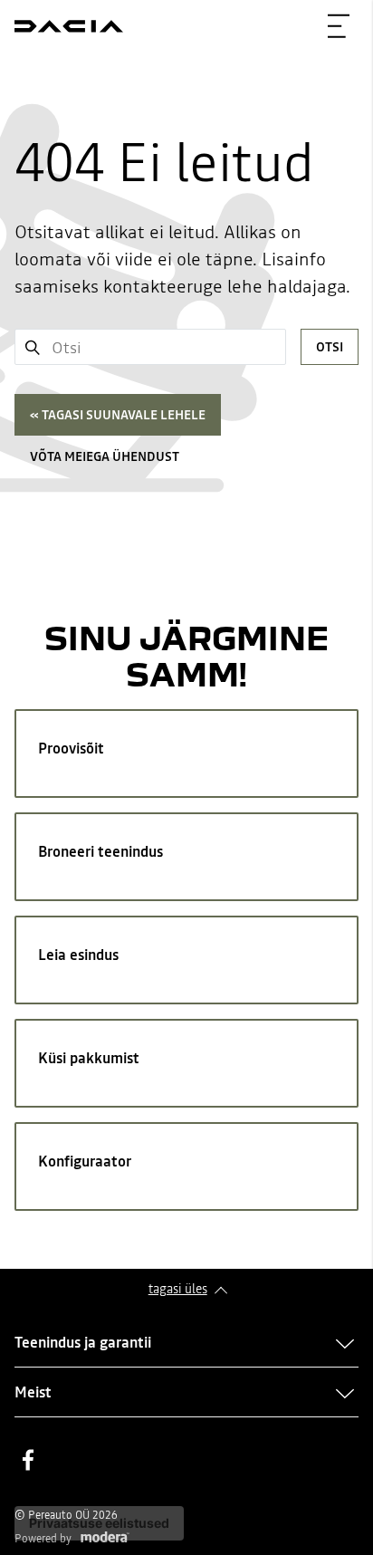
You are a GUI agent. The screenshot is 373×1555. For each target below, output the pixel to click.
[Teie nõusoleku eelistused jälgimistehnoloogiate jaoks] (99, 1523)
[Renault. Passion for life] (68, 26)
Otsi (329, 347)
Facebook (28, 1459)
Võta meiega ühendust (104, 456)
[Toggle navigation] (338, 26)
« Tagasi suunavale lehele (118, 415)
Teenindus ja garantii (82, 1342)
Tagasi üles (177, 1289)
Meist (33, 1392)
